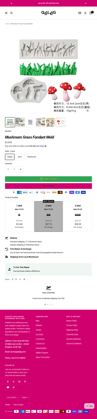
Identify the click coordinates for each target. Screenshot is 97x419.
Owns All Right (18, 405)
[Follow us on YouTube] (8, 387)
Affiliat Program (42, 353)
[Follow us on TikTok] (13, 387)
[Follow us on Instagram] (19, 382)
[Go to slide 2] (47, 304)
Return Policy (71, 321)
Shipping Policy (72, 330)
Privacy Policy (71, 325)
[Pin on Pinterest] (16, 279)
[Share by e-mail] (24, 279)
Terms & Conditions (73, 343)
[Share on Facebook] (12, 279)
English (24, 397)
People (38, 330)
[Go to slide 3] (49, 304)
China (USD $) (11, 397)
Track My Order (72, 334)
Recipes (39, 325)
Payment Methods (73, 339)
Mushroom (32, 157)
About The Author (43, 357)
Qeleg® (8, 131)
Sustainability (41, 348)
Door (20, 157)
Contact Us (40, 343)
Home (7, 24)
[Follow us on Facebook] (8, 382)
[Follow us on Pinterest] (25, 382)
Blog (37, 321)
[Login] (85, 13)
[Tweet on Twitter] (20, 279)
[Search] (11, 13)
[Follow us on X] (13, 382)
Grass (9, 157)
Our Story (39, 334)
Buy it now (48, 186)
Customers (40, 339)
